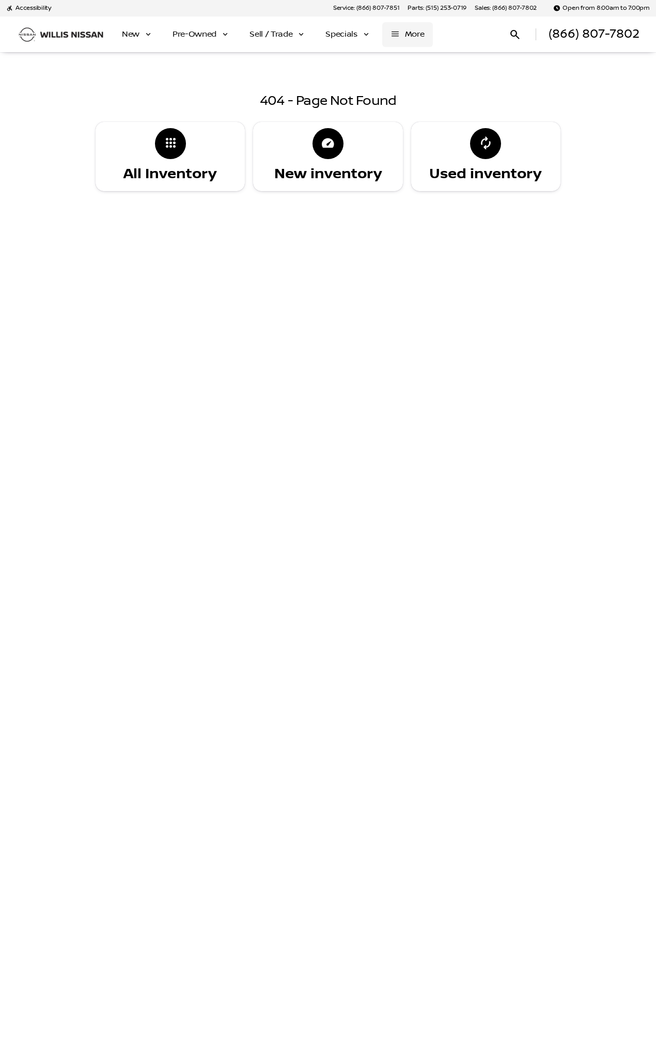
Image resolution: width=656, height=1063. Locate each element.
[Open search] (515, 34)
